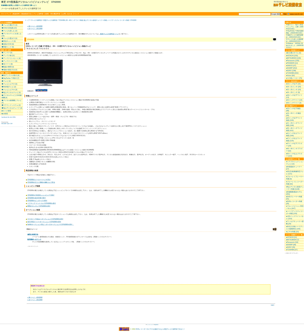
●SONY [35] (290, 247)
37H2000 (133, 20)
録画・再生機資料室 (52, 14)
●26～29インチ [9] (293, 92)
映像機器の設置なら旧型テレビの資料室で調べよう (19, 5)
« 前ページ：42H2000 (34, 26)
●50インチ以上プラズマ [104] (294, 155)
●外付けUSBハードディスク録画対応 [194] (295, 228)
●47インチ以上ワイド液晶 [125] (294, 139)
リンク (76, 14)
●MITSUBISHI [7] (292, 240)
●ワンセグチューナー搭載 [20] (295, 222)
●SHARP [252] (291, 68)
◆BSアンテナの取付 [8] (10, 75)
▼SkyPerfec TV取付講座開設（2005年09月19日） (295, 32)
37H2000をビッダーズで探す (37, 200)
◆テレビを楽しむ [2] (9, 31)
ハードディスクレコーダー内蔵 (118, 20)
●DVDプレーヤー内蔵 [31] (294, 198)
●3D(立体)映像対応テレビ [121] (295, 173)
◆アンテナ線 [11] (8, 55)
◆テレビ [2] (6, 81)
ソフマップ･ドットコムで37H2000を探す (41, 203)
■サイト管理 (6, 111)
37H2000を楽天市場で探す (36, 198)
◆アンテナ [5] (7, 53)
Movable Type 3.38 (6, 123)
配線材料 (16, 14)
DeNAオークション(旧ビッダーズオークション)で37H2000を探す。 (50, 224)
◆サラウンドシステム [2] (11, 105)
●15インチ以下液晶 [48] (293, 109)
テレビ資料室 (38, 14)
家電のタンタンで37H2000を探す (38, 206)
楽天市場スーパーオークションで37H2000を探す (44, 222)
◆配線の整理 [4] (8, 67)
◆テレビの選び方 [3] (9, 25)
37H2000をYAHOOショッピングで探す (41, 195)
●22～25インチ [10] (293, 89)
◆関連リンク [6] (8, 47)
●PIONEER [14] (292, 63)
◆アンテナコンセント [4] (11, 58)
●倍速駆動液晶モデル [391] (294, 193)
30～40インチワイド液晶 (74, 20)
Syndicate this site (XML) (8, 117)
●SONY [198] (291, 70)
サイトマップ (6, 14)
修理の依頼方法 (32, 234)
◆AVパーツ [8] (7, 64)
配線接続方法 (27, 14)
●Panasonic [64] (292, 242)
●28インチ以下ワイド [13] (294, 96)
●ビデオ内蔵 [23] (292, 232)
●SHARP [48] (291, 245)
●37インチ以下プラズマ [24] (294, 144)
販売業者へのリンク (34, 239)
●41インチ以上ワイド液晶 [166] (294, 134)
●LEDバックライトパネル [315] (295, 217)
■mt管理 (5, 114)
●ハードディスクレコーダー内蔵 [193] (295, 212)
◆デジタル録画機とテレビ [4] (11, 101)
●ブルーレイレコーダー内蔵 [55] (295, 183)
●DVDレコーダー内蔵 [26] (294, 202)
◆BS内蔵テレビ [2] (9, 87)
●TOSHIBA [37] (291, 250)
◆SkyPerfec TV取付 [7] (10, 78)
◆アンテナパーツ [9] (9, 61)
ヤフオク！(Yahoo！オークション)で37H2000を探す (45, 219)
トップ (27, 20)
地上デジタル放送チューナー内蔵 (95, 20)
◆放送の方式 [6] (8, 44)
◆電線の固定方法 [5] (9, 70)
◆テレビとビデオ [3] (9, 90)
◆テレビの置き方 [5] (9, 38)
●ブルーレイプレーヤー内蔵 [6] (295, 178)
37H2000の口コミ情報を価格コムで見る (41, 182)
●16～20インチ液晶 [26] (293, 114)
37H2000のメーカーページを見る (38, 179)
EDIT (272, 305)
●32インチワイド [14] (294, 100)
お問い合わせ (67, 14)
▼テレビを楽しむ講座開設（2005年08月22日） (294, 40)
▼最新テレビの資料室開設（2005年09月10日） (294, 36)
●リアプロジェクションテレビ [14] (295, 163)
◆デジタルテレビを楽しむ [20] (11, 35)
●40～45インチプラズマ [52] (294, 150)
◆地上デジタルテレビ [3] (11, 92)
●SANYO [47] (291, 65)
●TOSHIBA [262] (292, 73)
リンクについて (150, 324)
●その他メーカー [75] (294, 78)
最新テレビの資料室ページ (109, 34)
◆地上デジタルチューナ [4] (12, 108)
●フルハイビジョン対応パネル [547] (295, 207)
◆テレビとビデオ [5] (9, 84)
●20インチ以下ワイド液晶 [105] (294, 119)
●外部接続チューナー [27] (294, 168)
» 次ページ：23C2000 (34, 28)
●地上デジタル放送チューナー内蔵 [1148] (295, 188)
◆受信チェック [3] (9, 41)
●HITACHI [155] (292, 55)
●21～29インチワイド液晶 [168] (294, 124)
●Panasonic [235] (292, 60)
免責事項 (156, 324)
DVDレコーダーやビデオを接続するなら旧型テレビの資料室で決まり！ (160, 329)
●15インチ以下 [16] (293, 84)
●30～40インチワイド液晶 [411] (294, 129)
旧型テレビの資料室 (50, 20)
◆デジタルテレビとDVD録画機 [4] (12, 96)
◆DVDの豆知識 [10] (9, 28)
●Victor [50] (290, 75)
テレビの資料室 (36, 20)
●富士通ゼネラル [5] (293, 53)
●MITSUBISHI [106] (293, 58)
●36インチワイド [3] (293, 103)
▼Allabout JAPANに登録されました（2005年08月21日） (294, 45)
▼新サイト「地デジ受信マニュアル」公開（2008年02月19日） (294, 27)
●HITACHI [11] (291, 237)
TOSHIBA (62, 20)
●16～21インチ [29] (293, 87)
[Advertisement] (47, 266)
